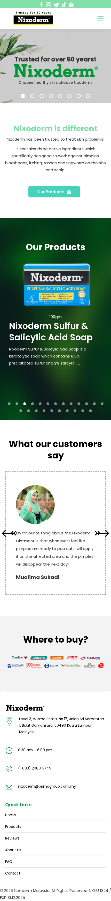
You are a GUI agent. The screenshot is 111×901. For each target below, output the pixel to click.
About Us (13, 849)
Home (10, 814)
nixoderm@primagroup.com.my (47, 786)
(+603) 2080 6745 (34, 768)
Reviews (12, 838)
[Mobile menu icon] (101, 18)
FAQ (8, 861)
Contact (12, 873)
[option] (55, 310)
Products (13, 826)
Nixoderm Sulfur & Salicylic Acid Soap (51, 331)
